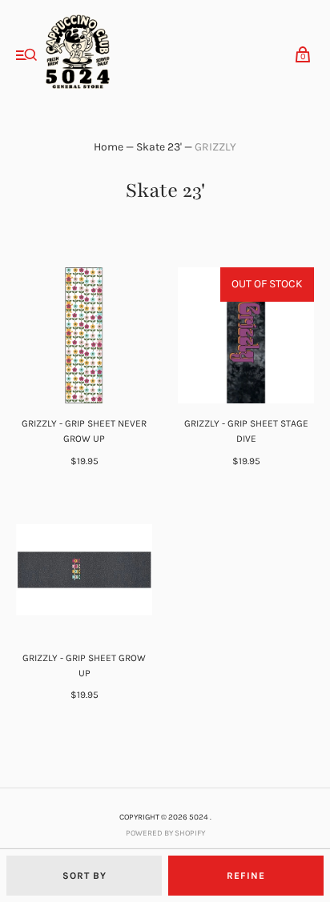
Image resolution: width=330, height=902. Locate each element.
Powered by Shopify (165, 833)
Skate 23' (159, 147)
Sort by (84, 875)
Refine (246, 875)
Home (108, 147)
